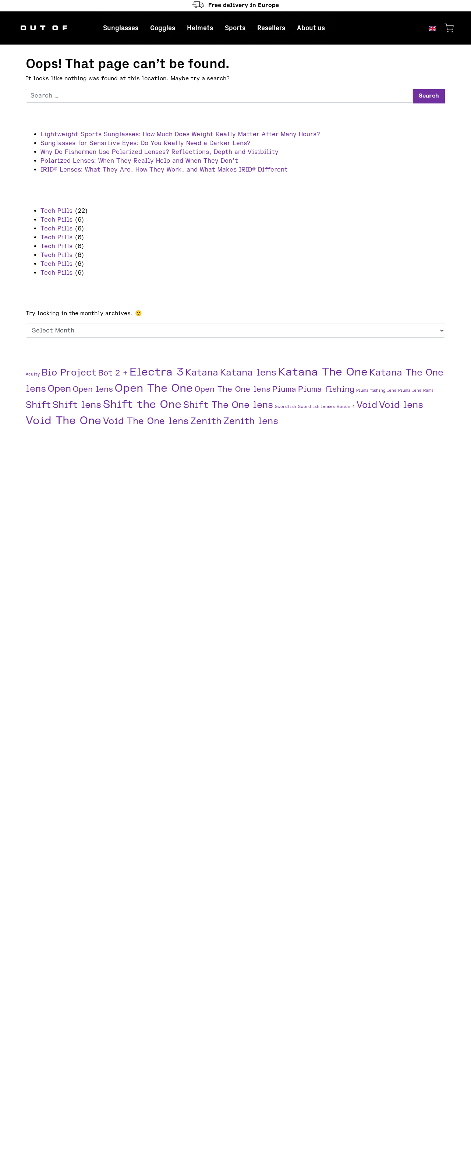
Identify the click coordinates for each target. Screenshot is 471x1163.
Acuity (33, 374)
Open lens (93, 389)
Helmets (200, 28)
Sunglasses (120, 28)
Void (367, 405)
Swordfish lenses (316, 406)
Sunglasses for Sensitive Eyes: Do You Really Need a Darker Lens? (145, 143)
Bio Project (69, 372)
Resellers (271, 28)
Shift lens (77, 405)
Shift (38, 405)
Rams (428, 390)
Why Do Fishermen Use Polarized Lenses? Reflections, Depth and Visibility (159, 152)
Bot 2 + (113, 373)
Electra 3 (157, 372)
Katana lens (248, 372)
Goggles (162, 28)
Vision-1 (346, 406)
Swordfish (285, 406)
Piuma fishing (326, 389)
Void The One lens (145, 421)
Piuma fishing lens (376, 390)
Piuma (284, 389)
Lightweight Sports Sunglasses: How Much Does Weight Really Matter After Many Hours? (180, 134)
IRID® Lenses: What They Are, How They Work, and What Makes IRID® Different (164, 169)
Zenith (206, 421)
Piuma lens (409, 390)
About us (311, 28)
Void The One (63, 420)
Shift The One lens (228, 405)
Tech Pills (56, 211)
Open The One (154, 388)
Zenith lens (250, 421)
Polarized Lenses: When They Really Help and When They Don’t (139, 161)
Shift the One (142, 404)
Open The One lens (232, 389)
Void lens (401, 405)
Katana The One (323, 372)
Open (59, 389)
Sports (235, 28)
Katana (201, 372)
